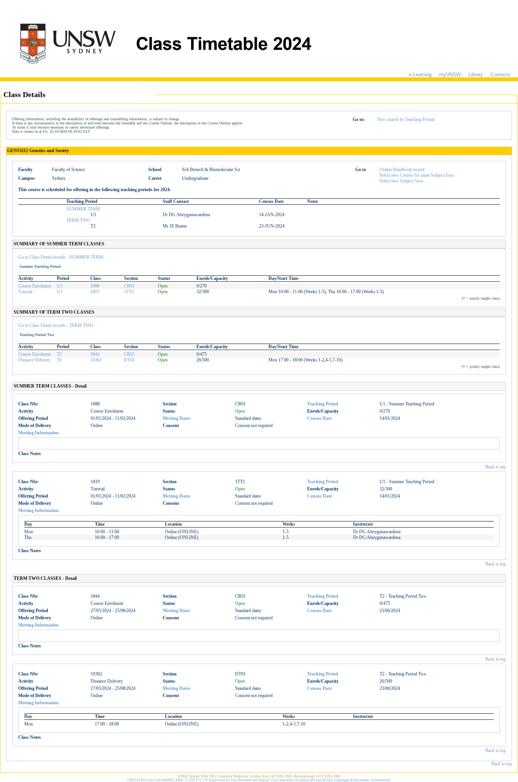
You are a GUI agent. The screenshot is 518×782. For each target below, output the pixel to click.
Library (475, 74)
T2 (59, 354)
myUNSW (450, 74)
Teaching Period (322, 404)
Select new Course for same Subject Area (417, 175)
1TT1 (129, 291)
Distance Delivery (34, 360)
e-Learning (420, 74)
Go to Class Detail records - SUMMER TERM (60, 257)
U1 (60, 286)
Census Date (319, 418)
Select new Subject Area (401, 181)
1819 (94, 291)
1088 (94, 286)
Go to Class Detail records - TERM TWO (55, 325)
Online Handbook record (402, 169)
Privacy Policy (322, 780)
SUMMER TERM (83, 209)
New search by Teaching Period (405, 119)
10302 (96, 360)
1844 (94, 354)
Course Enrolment (34, 286)
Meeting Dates (176, 418)
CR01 (129, 286)
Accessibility (381, 780)
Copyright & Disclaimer (351, 780)
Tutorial (25, 291)
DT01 (129, 360)
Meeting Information (38, 432)
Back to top (495, 467)
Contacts (500, 74)
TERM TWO (78, 220)
